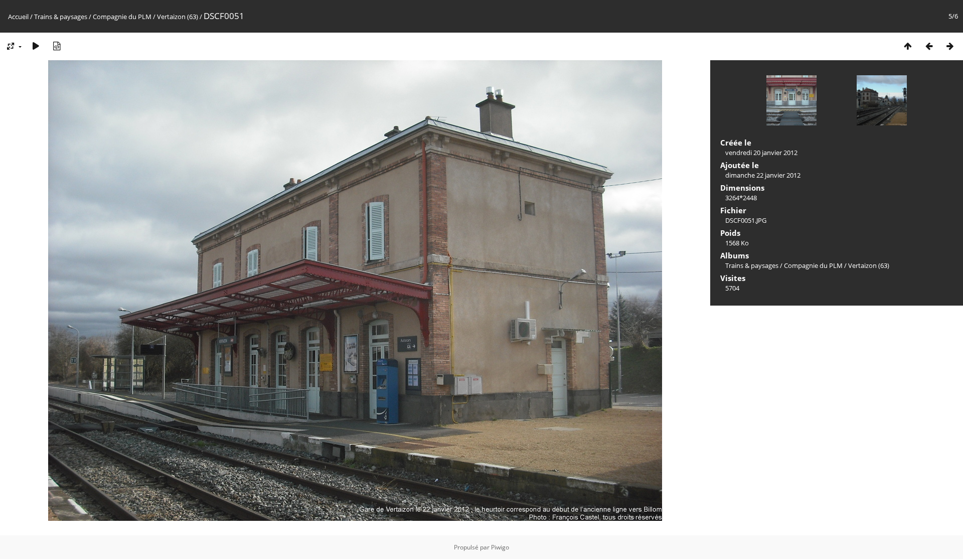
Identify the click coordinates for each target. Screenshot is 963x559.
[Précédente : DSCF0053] (928, 46)
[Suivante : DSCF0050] (949, 46)
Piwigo (500, 547)
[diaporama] (35, 46)
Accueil (18, 16)
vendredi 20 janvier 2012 (761, 152)
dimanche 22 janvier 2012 (762, 175)
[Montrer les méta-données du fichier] (56, 46)
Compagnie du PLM (122, 16)
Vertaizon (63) (177, 16)
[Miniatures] (907, 46)
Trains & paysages (60, 16)
